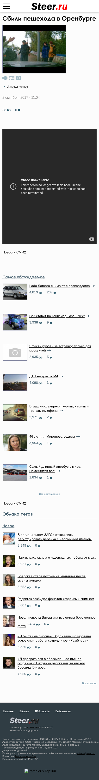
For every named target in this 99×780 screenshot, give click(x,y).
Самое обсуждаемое (23, 277)
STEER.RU (32, 727)
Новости (8, 711)
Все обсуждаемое (49, 494)
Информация (63, 711)
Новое (8, 525)
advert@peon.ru (86, 753)
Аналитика (17, 86)
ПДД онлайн (42, 711)
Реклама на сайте (25, 756)
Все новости (89, 683)
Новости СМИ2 (14, 252)
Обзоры (24, 711)
